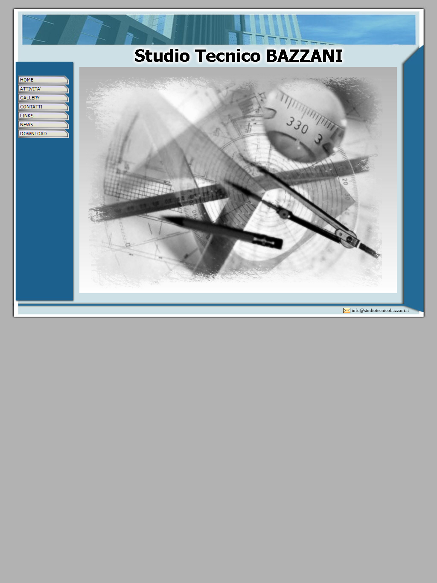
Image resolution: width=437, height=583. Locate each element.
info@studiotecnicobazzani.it (380, 310)
